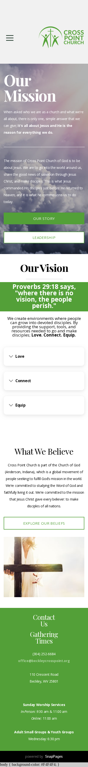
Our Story (44, 218)
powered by (44, 756)
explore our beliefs (44, 523)
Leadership (44, 237)
